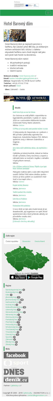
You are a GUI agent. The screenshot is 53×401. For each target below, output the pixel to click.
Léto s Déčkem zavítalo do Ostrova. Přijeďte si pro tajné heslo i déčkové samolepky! (30, 167)
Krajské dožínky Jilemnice (20, 185)
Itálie (7, 295)
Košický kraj (10, 304)
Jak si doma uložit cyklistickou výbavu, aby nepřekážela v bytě (30, 149)
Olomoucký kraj (12, 317)
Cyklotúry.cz (15, 385)
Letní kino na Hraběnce (20, 198)
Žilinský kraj (10, 342)
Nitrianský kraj (11, 314)
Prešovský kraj (11, 324)
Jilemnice (22, 188)
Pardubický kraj (12, 319)
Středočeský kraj (12, 327)
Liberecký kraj (11, 309)
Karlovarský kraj (12, 302)
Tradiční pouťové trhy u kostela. (22, 192)
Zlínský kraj (10, 344)
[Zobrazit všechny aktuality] (24, 221)
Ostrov (21, 125)
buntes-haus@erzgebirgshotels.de (23, 78)
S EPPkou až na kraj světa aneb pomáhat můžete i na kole (30, 128)
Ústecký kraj (10, 334)
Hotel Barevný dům (27, 76)
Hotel (18, 86)
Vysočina (9, 337)
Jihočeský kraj (11, 297)
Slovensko (26, 241)
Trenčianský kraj (12, 329)
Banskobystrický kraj (14, 289)
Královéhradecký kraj (14, 307)
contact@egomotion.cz (37, 395)
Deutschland (40, 241)
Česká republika (12, 241)
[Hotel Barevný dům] (26, 35)
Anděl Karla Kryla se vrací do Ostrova (24, 112)
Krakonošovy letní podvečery (21, 205)
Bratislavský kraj (12, 292)
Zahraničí (9, 339)
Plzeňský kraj (11, 322)
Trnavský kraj (11, 332)
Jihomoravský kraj (13, 299)
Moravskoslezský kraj (14, 312)
